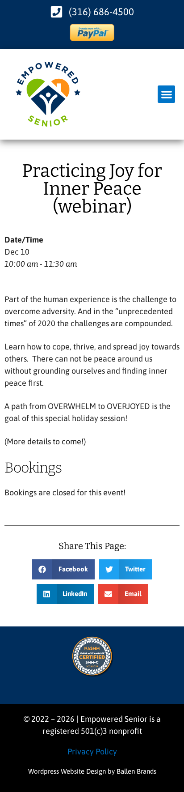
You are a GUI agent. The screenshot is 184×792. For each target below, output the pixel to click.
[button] (166, 94)
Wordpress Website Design (67, 771)
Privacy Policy (92, 751)
